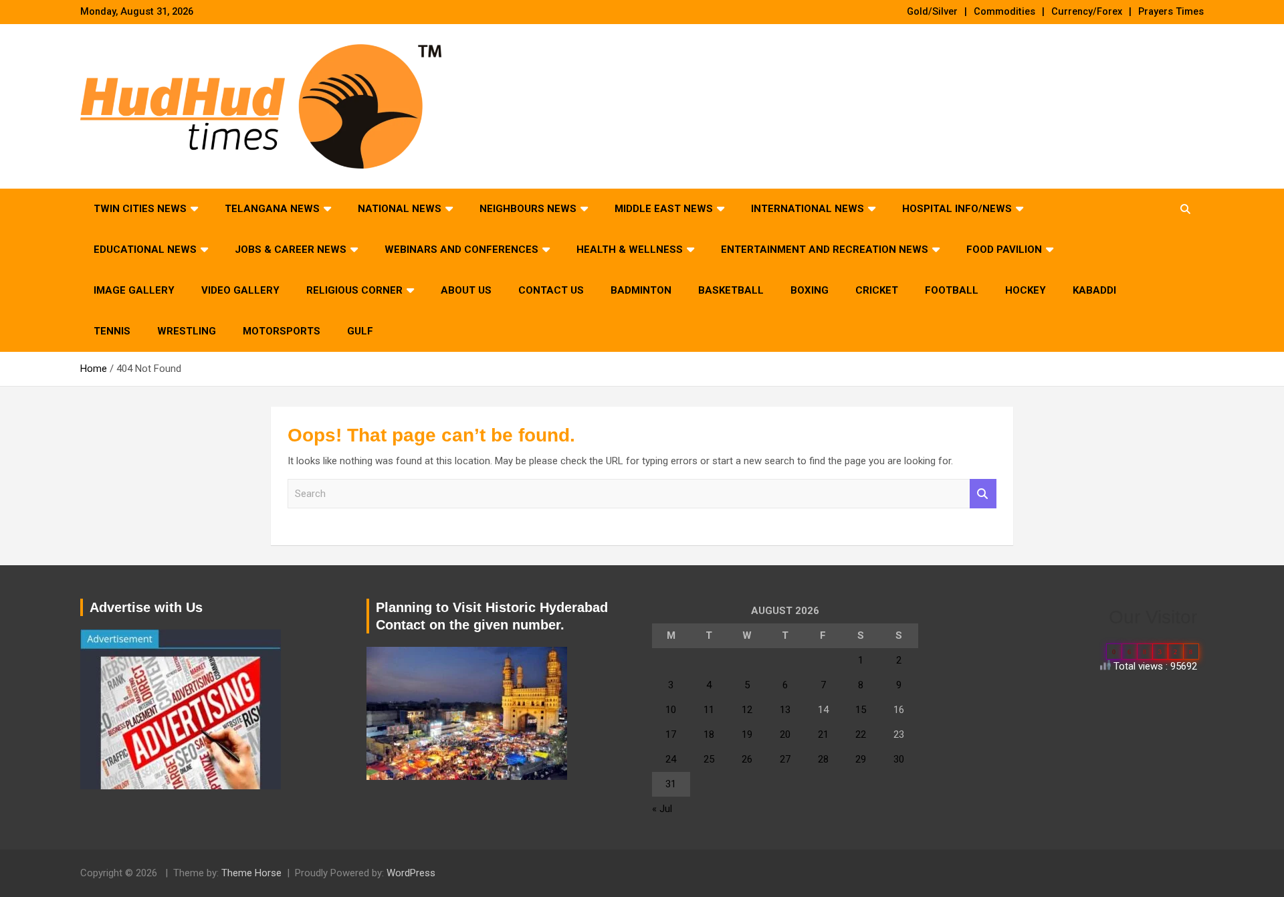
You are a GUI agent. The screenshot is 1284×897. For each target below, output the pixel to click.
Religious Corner (354, 290)
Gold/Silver (932, 11)
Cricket (876, 290)
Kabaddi (1094, 290)
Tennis (112, 331)
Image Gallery (134, 290)
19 (747, 734)
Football (951, 290)
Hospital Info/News (957, 209)
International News (807, 209)
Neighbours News (527, 209)
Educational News (145, 249)
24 (670, 759)
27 (785, 759)
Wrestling (186, 331)
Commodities (1004, 11)
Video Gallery (240, 290)
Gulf (360, 331)
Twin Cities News (140, 209)
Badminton (641, 290)
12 (747, 710)
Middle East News (664, 209)
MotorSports (281, 331)
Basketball (731, 290)
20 (785, 734)
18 (709, 734)
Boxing (809, 290)
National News (399, 209)
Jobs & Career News (290, 249)
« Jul (662, 809)
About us (466, 290)
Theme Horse (251, 873)
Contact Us (551, 290)
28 (823, 759)
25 (709, 759)
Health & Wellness (629, 249)
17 (670, 734)
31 (670, 784)
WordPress (411, 873)
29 (860, 759)
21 (823, 734)
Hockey (1025, 290)
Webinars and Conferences (461, 249)
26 (747, 759)
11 (709, 710)
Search (983, 494)
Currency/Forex (1086, 11)
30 (898, 759)
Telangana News (272, 209)
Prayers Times (1171, 11)
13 (785, 710)
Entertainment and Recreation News (824, 249)
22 (860, 734)
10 (670, 710)
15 (860, 710)
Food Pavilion (1004, 249)
